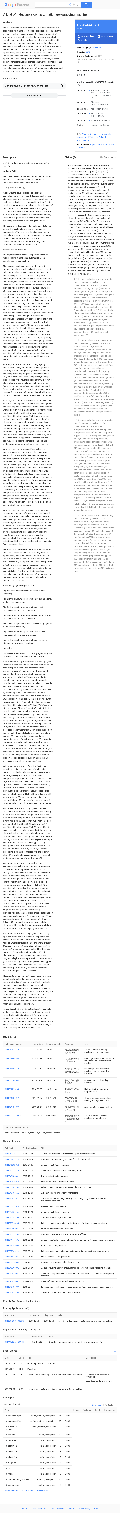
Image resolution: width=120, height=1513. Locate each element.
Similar (84, 40)
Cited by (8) (87, 134)
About (24, 1509)
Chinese (97, 47)
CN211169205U (12, 1229)
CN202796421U (12, 1251)
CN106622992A (12, 1098)
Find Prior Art (107, 36)
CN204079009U (12, 1268)
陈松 (88, 52)
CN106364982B (12, 1182)
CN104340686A (12, 1058)
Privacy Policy (84, 1509)
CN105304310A (12, 1187)
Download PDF (88, 36)
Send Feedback (39, 1509)
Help (96, 1509)
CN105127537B (12, 1170)
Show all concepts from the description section (26, 1490)
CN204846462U (12, 1193)
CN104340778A (12, 1287)
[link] (13, 1415)
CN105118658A (12, 1080)
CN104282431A (12, 1049)
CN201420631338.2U (14, 1321)
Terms (71, 1509)
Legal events (99, 134)
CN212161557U (12, 1198)
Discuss (81, 147)
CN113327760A (12, 1116)
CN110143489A (12, 1107)
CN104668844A (12, 1069)
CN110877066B (12, 1262)
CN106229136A (12, 1089)
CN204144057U (12, 1240)
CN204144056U (12, 1154)
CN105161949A (12, 1292)
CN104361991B (12, 1206)
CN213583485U (12, 1257)
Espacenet (95, 144)
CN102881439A (12, 1223)
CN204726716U (12, 1212)
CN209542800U (12, 1281)
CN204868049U (12, 1176)
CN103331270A (12, 1234)
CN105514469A (12, 1245)
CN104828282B (12, 1165)
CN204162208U (12, 1273)
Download (96, 1405)
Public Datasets (57, 1509)
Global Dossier (107, 144)
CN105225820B (12, 1217)
